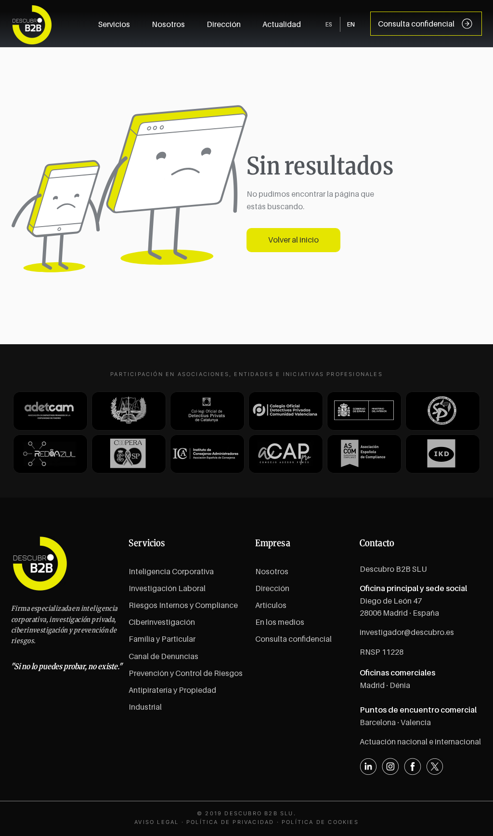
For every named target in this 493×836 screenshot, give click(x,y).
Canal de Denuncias (163, 656)
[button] (282, 24)
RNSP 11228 (381, 652)
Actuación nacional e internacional (420, 741)
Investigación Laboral (167, 588)
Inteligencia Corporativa (171, 571)
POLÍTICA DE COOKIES (320, 822)
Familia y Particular (162, 639)
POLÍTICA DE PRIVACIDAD (230, 822)
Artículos (270, 605)
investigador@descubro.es (407, 632)
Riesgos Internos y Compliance (183, 605)
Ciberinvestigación (162, 622)
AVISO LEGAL (156, 822)
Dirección (272, 588)
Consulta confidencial (293, 639)
